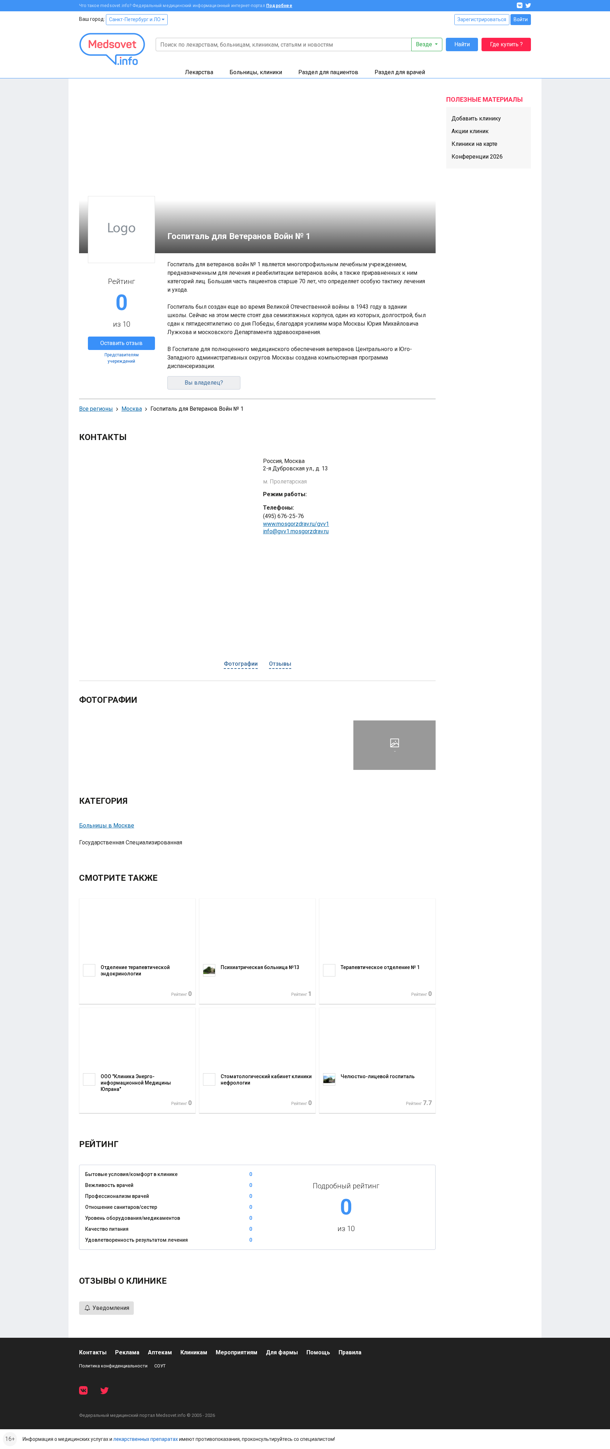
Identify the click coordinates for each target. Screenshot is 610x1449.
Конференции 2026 (477, 156)
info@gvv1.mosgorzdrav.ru (296, 531)
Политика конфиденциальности (113, 1365)
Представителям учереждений (121, 358)
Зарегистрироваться (482, 19)
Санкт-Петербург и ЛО (135, 19)
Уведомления (110, 1308)
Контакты (93, 1352)
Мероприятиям (236, 1352)
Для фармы (282, 1352)
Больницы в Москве (106, 825)
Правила (350, 1352)
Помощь (318, 1352)
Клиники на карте (474, 144)
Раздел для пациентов (328, 72)
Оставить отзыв (121, 343)
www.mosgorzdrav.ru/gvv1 (296, 524)
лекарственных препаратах (145, 1439)
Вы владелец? (204, 382)
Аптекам (160, 1352)
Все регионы (96, 408)
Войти (521, 19)
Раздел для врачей (400, 72)
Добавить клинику (476, 118)
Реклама (127, 1352)
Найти (462, 44)
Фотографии (241, 663)
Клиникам (193, 1352)
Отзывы (280, 663)
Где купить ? (506, 44)
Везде (424, 44)
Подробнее (279, 5)
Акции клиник (470, 131)
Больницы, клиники (255, 72)
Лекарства (199, 72)
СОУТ (160, 1365)
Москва (131, 408)
